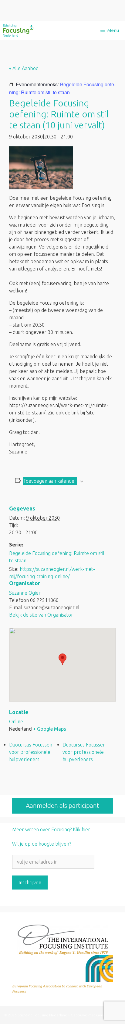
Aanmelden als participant (62, 805)
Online (16, 721)
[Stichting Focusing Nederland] (18, 30)
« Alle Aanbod (24, 68)
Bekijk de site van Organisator (41, 615)
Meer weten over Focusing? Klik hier (51, 829)
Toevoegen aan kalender (49, 481)
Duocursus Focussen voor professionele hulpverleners (30, 752)
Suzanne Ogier (25, 593)
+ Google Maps (49, 729)
